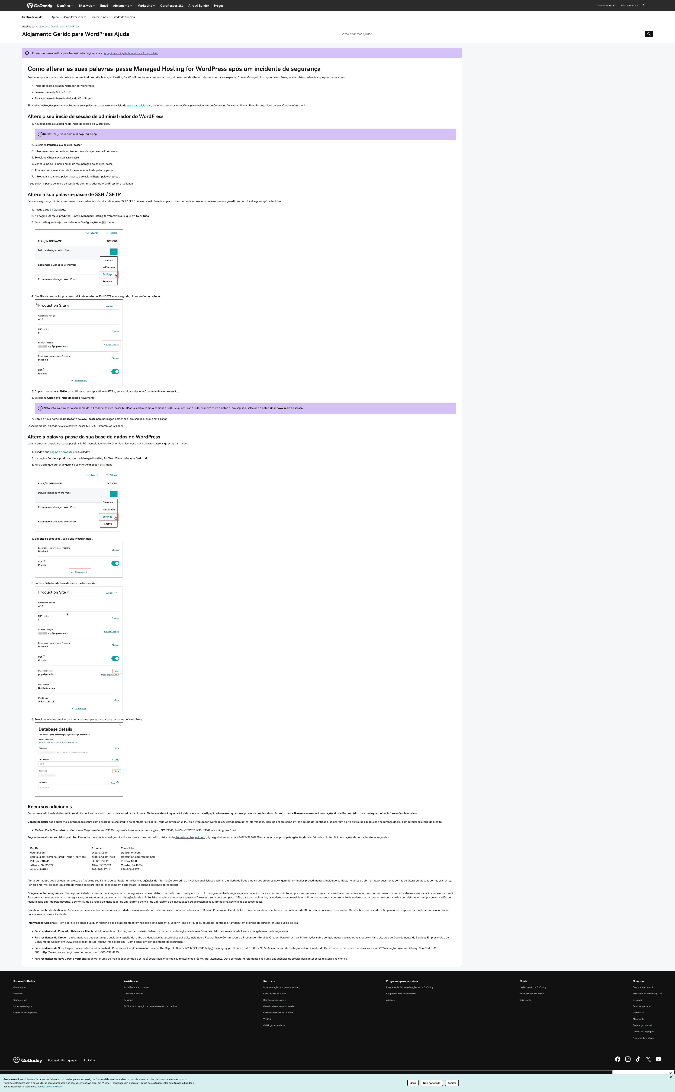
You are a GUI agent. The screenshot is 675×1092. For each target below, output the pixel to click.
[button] (670, 1073)
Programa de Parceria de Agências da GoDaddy (409, 987)
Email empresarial (642, 1006)
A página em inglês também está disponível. (131, 53)
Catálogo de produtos (274, 1025)
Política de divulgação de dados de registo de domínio (150, 1006)
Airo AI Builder (198, 5)
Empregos (18, 993)
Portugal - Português (61, 1060)
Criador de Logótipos (643, 1031)
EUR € (88, 1060)
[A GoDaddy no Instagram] (628, 1061)
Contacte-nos (99, 16)
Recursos (128, 1000)
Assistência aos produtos (136, 987)
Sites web (637, 1000)
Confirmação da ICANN (275, 993)
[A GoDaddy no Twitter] (648, 1061)
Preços (218, 5)
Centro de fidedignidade (25, 1012)
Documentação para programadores (281, 987)
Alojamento (638, 1019)
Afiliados (390, 1000)
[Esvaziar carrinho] (644, 5)
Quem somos (20, 987)
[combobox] (492, 34)
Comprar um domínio (643, 987)
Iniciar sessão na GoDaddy (533, 987)
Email (104, 5)
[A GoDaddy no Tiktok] (638, 1061)
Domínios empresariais (274, 1000)
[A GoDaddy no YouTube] (658, 1061)
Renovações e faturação (532, 993)
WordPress (638, 1012)
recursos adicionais (138, 105)
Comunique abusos (133, 993)
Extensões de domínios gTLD (647, 993)
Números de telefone (643, 1038)
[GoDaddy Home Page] (28, 1060)
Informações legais (22, 1006)
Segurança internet (642, 1025)
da (51, 209)
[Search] (649, 34)
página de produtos (62, 451)
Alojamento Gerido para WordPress (57, 26)
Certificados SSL (172, 5)
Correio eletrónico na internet (278, 1012)
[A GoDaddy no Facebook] (618, 1061)
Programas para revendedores (401, 993)
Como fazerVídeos (74, 16)
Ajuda (55, 16)
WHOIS (267, 1019)
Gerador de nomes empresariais (279, 1006)
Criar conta (525, 1000)
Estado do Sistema (123, 16)
